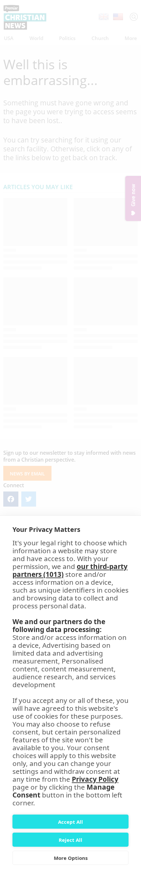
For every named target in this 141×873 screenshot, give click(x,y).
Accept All (70, 821)
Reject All (70, 840)
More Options (71, 858)
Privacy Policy (95, 779)
